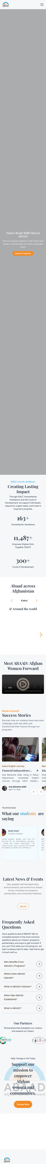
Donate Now (23, 1104)
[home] (5, 4)
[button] (41, 5)
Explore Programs (23, 253)
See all (23, 906)
